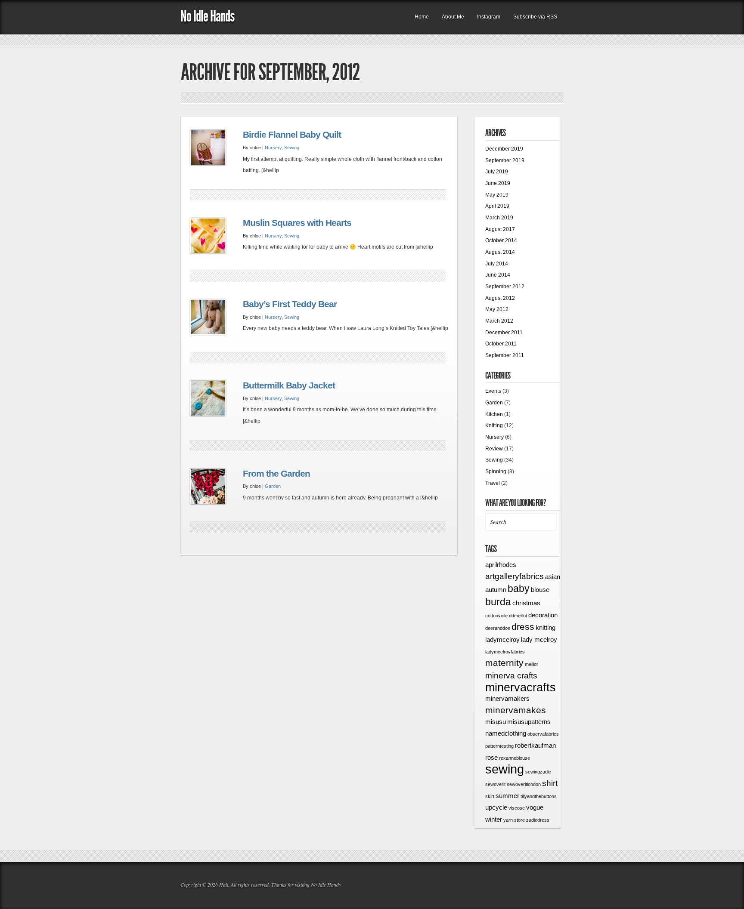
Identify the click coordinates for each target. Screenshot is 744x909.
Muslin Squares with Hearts (297, 223)
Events (493, 391)
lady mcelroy (539, 639)
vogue (534, 807)
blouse (540, 589)
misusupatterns (529, 721)
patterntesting (499, 746)
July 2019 (496, 172)
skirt (489, 796)
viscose (516, 807)
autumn (495, 589)
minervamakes (515, 710)
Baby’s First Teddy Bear (290, 304)
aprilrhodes (500, 564)
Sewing (291, 147)
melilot (531, 664)
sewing (504, 769)
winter (493, 819)
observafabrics (543, 733)
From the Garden (276, 473)
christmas (526, 603)
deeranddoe (497, 628)
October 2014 (501, 240)
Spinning (495, 471)
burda (498, 601)
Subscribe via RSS (535, 17)
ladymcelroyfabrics (505, 651)
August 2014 (500, 252)
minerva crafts (511, 675)
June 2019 (497, 183)
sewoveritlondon (524, 784)
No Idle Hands (207, 16)
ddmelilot (518, 615)
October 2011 (501, 344)
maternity (504, 663)
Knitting (494, 425)
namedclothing (505, 733)
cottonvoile (496, 615)
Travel (492, 483)
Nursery (273, 147)
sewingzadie (538, 771)
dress (523, 627)
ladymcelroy (502, 639)
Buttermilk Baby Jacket (289, 385)
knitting (545, 627)
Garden (273, 486)
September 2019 (504, 160)
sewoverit (495, 784)
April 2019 (497, 206)
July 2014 (496, 264)
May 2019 (496, 195)
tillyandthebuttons (539, 796)
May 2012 (496, 309)
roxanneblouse (514, 758)
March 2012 (499, 321)
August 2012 (500, 298)
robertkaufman (535, 745)
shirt (550, 783)
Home (422, 17)
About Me (453, 17)
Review (494, 449)
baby (519, 588)
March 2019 (499, 218)
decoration (543, 615)
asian (552, 576)
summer (507, 795)
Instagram (488, 17)
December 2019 (504, 149)
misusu (495, 721)
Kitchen (494, 414)
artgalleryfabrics (514, 576)
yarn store (514, 820)
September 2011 (504, 355)
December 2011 (504, 333)
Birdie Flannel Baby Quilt (292, 134)
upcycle (496, 807)
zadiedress (537, 820)
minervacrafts (520, 687)
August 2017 (500, 229)
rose (491, 757)
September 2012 (504, 286)
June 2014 (497, 275)
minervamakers (507, 698)
